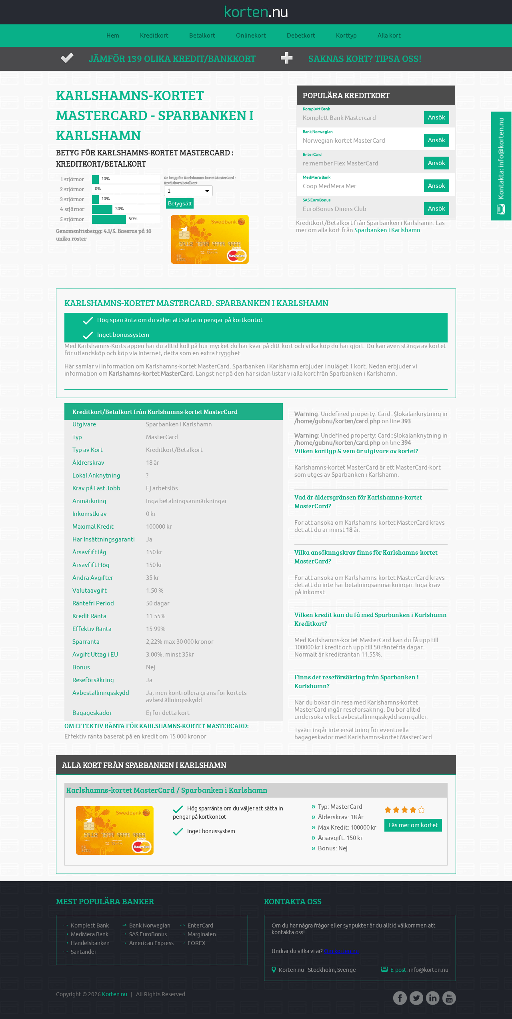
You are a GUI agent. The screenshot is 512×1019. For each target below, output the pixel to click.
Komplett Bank (316, 109)
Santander (83, 952)
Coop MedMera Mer (329, 186)
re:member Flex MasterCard (340, 163)
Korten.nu (114, 994)
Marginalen (202, 934)
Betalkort (202, 35)
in (432, 1000)
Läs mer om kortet (413, 825)
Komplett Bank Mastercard (339, 117)
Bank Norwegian (318, 131)
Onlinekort (251, 35)
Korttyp (346, 35)
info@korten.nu (428, 970)
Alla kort (389, 35)
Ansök (436, 117)
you (448, 1000)
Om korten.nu (341, 951)
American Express (151, 943)
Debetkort (301, 35)
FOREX (197, 943)
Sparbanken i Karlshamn (387, 230)
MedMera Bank (316, 177)
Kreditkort (154, 35)
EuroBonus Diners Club (334, 209)
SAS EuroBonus (316, 200)
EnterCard (312, 154)
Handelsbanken (90, 943)
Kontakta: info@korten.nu (501, 158)
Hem (112, 35)
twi (416, 1000)
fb (399, 1000)
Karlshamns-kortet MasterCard (120, 790)
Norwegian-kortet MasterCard (344, 140)
